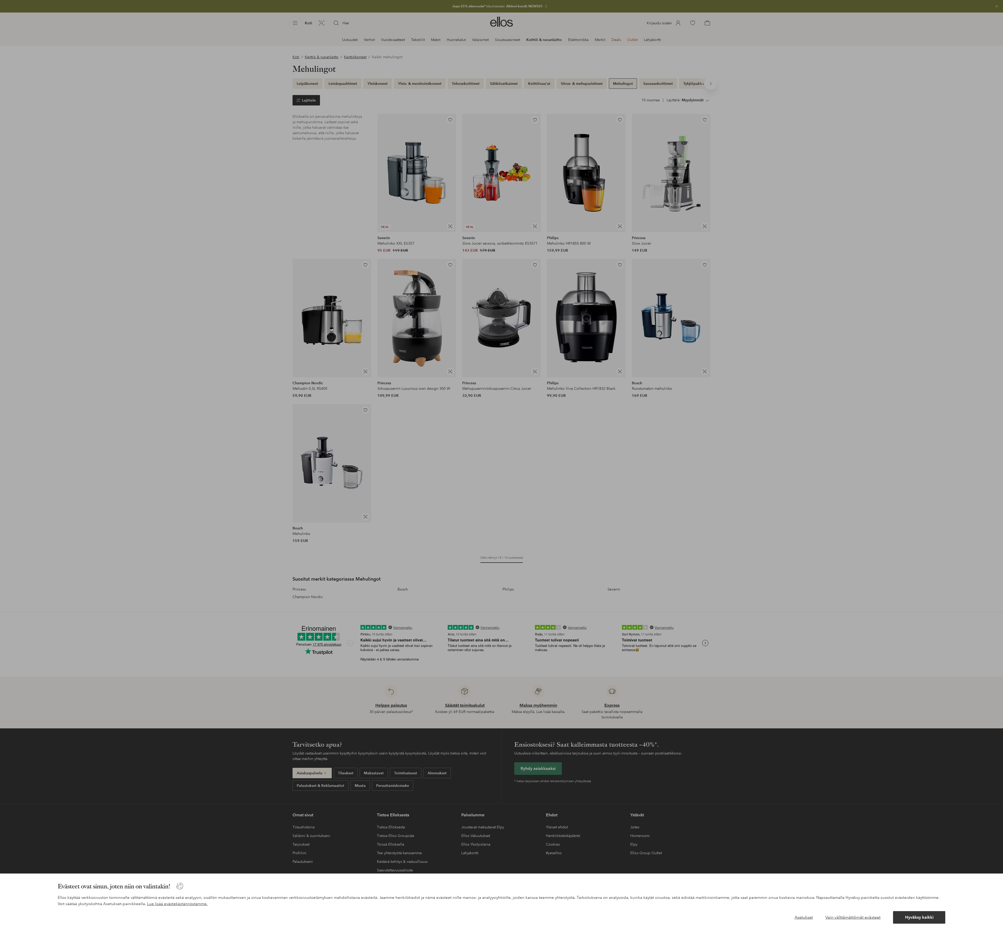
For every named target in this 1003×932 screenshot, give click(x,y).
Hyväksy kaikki (919, 917)
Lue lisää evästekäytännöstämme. (177, 903)
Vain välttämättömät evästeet (852, 917)
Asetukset (804, 917)
